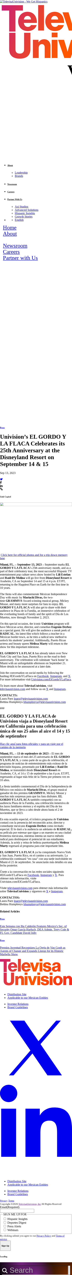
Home (9, 228)
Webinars (12, 1230)
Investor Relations (17, 1004)
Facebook (33, 875)
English (19, 219)
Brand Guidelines (17, 1007)
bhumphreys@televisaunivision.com (44, 702)
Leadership (21, 172)
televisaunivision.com (12, 689)
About (10, 234)
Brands (19, 175)
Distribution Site (16, 994)
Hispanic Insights (25, 213)
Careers (11, 252)
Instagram (56, 676)
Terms (11, 1200)
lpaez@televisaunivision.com (31, 698)
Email (9, 1207)
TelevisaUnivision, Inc (29, 1204)
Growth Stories (23, 216)
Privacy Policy (44, 1235)
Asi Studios (21, 206)
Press (2, 427)
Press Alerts (14, 1226)
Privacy (4, 1200)
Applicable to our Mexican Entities (27, 997)
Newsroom (15, 246)
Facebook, (43, 676)
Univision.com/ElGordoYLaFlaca (51, 679)
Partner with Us (20, 258)
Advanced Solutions (26, 209)
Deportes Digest (16, 1222)
